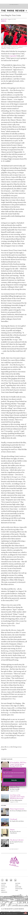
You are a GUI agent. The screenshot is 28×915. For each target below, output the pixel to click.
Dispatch (3, 21)
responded (13, 56)
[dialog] (14, 777)
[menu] (26, 11)
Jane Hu (5, 19)
